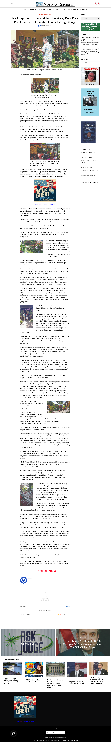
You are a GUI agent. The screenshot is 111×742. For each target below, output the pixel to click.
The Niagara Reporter (61, 737)
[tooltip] (95, 3)
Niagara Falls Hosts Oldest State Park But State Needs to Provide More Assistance (11, 681)
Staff (43, 25)
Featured (41, 14)
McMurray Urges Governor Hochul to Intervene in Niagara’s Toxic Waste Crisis (97, 680)
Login (68, 606)
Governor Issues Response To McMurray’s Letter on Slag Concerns (77, 681)
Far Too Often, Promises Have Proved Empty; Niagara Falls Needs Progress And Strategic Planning (55, 683)
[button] (98, 18)
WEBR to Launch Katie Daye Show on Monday (33, 681)
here (39, 205)
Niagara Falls (47, 14)
